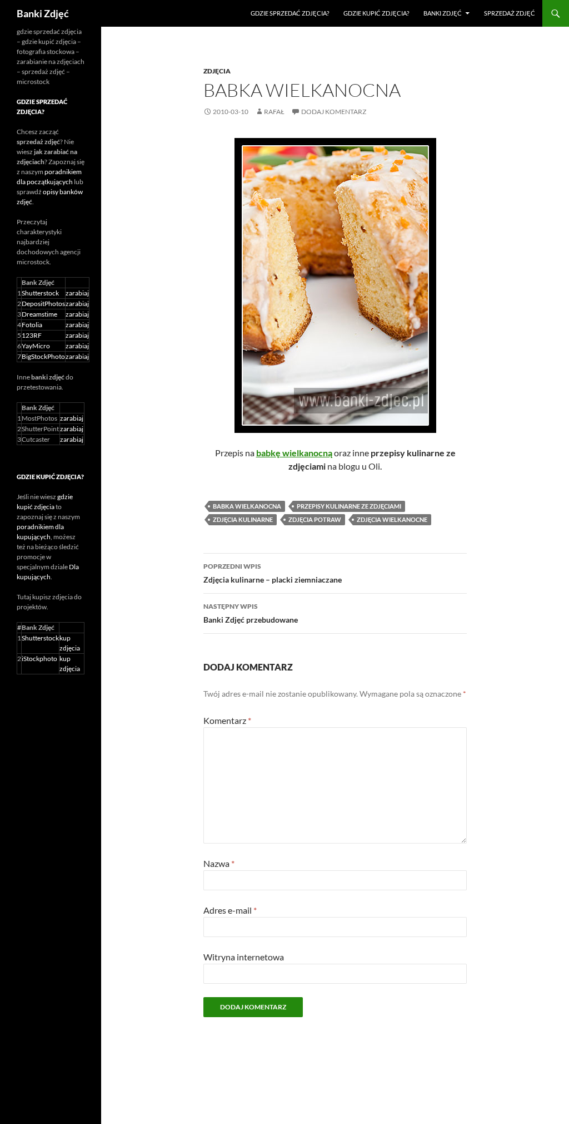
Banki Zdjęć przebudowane (250, 613)
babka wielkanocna (247, 506)
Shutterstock (40, 293)
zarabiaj (77, 293)
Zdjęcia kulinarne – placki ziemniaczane (272, 573)
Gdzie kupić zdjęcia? (376, 13)
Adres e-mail (230, 910)
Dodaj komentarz (333, 111)
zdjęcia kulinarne (243, 519)
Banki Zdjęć (43, 13)
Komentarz (227, 720)
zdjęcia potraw (314, 519)
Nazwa (218, 863)
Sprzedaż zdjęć (509, 13)
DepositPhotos (43, 303)
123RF (32, 335)
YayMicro (36, 346)
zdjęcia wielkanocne (392, 519)
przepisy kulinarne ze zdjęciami (349, 506)
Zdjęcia (217, 71)
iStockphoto (39, 658)
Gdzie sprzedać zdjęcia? (290, 13)
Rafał (274, 111)
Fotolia (32, 325)
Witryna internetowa (243, 957)
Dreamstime (39, 314)
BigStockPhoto (43, 356)
